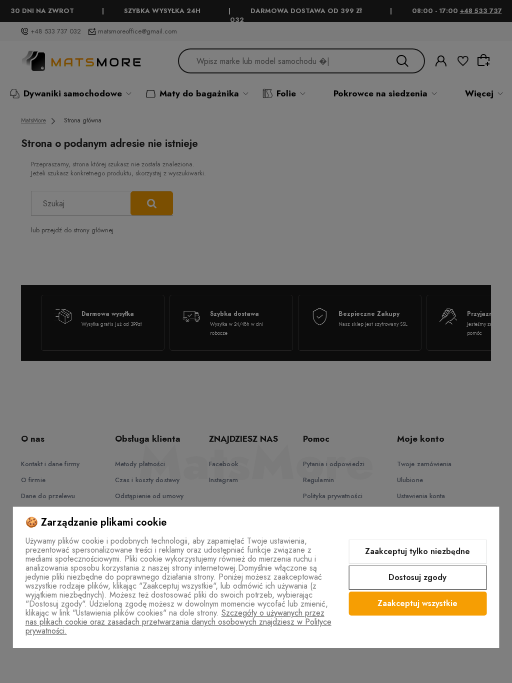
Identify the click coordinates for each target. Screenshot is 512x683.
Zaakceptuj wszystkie (418, 603)
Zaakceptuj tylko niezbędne (417, 551)
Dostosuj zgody (417, 577)
